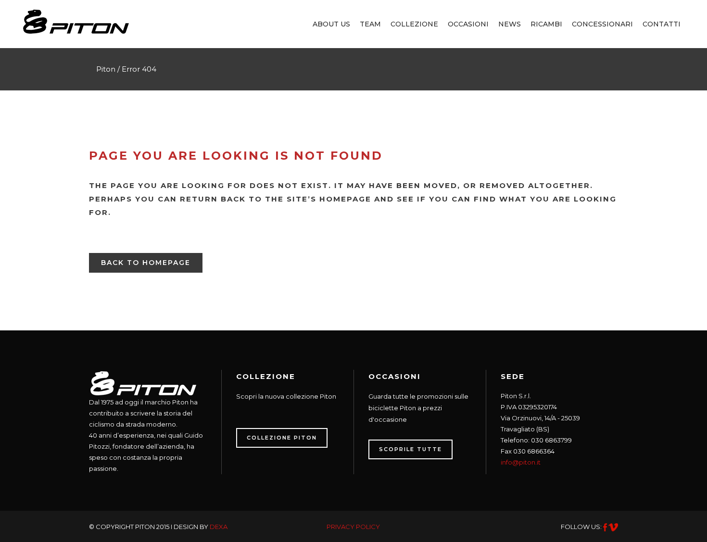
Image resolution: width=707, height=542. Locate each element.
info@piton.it (521, 462)
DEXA (218, 526)
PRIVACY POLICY (353, 526)
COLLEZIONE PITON (282, 437)
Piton (105, 69)
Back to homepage (145, 262)
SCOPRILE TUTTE (410, 449)
